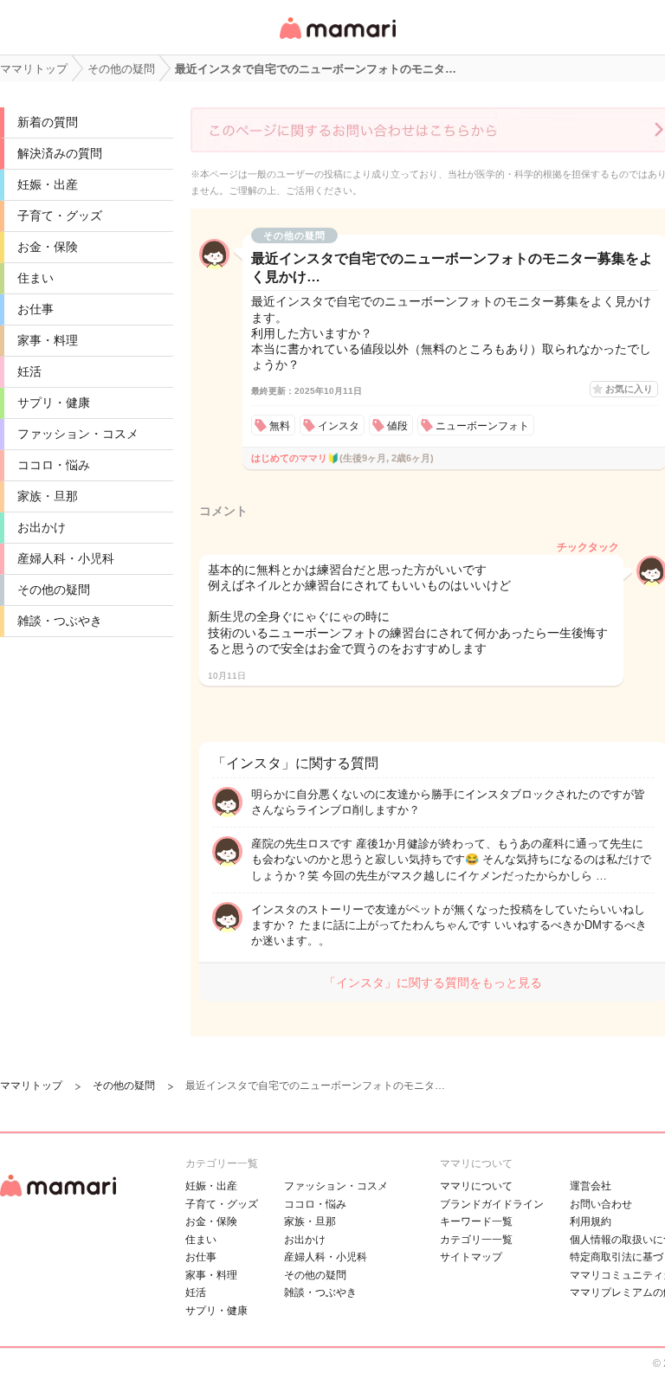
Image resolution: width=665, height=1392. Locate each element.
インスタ (338, 426)
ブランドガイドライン (492, 1204)
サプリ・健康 (53, 402)
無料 (279, 426)
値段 (397, 426)
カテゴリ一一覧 (476, 1240)
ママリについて (476, 1186)
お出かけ (41, 527)
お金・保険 (47, 247)
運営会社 (590, 1186)
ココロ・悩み (53, 465)
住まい (35, 278)
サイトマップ (471, 1257)
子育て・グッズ (59, 215)
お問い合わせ (601, 1204)
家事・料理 (47, 340)
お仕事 (35, 309)
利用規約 (590, 1221)
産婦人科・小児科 (65, 558)
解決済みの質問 (59, 153)
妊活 (29, 371)
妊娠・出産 (47, 184)
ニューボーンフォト (482, 426)
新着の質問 (47, 122)
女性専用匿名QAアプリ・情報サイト (337, 40)
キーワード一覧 (476, 1221)
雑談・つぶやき (59, 621)
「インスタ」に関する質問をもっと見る (433, 982)
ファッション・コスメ (78, 434)
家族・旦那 (47, 496)
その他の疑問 (53, 589)
